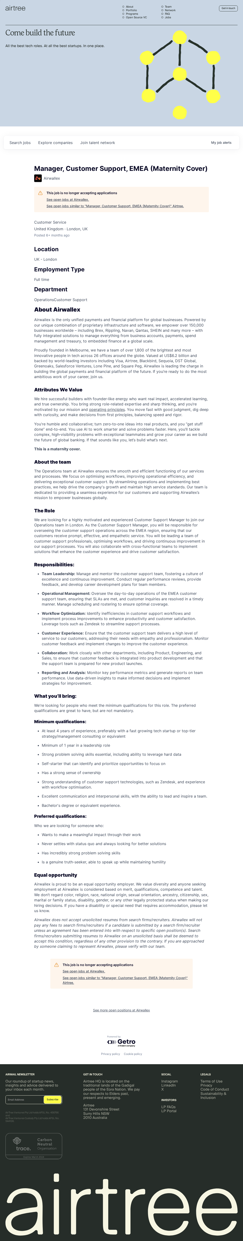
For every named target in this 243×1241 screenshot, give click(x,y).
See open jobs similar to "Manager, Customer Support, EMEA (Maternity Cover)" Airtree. (115, 206)
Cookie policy (133, 1054)
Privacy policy (110, 1054)
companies (55, 142)
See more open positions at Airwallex (121, 1010)
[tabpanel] (121, 628)
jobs (20, 142)
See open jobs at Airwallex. (68, 199)
